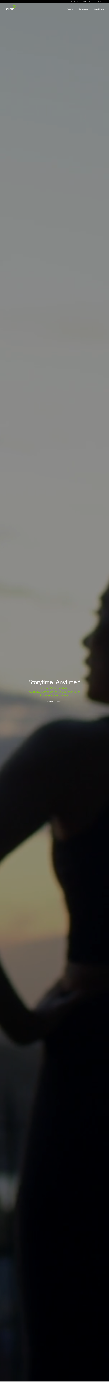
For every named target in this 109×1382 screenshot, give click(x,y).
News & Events (99, 9)
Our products (83, 9)
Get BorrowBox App (88, 1)
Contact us (101, 1)
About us (70, 9)
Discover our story (53, 701)
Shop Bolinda (74, 1)
